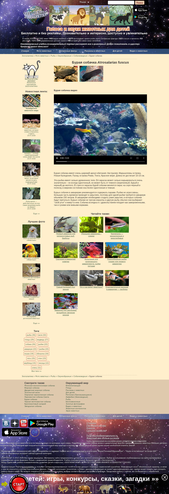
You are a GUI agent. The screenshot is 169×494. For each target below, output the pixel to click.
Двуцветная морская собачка (37, 390)
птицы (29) (29, 340)
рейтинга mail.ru (79, 451)
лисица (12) (44, 363)
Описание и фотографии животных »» (84, 478)
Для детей (117, 51)
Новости (90, 428)
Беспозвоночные (73, 402)
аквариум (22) (30, 349)
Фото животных (44, 51)
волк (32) (42, 335)
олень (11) (36, 368)
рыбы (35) (31, 335)
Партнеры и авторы (96, 425)
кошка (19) (29, 354)
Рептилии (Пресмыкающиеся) (79, 395)
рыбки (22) (43, 344)
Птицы (68, 388)
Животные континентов (76, 408)
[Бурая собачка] (66, 74)
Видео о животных (138, 51)
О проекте (91, 423)
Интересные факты (68, 51)
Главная (25, 51)
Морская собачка (31, 388)
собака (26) (30, 344)
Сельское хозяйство (96, 431)
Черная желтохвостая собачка (37, 402)
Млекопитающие (73, 386)
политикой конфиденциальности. (40, 474)
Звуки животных (72, 411)
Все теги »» (36, 371)
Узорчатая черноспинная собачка (39, 395)
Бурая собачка (30, 399)
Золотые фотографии (75, 404)
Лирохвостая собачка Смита (36, 397)
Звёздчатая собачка (33, 406)
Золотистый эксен (32, 392)
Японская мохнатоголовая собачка (39, 386)
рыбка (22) (44, 349)
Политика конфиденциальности (102, 436)
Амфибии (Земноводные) (77, 397)
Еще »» (36, 214)
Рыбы (68, 399)
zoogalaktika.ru (30, 467)
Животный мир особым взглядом (102, 438)
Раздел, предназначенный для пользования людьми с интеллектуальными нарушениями (116, 441)
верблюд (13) (30, 363)
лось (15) (31, 358)
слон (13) (42, 358)
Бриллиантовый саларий (35, 404)
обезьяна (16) (42, 354)
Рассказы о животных (95, 51)
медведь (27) (42, 340)
